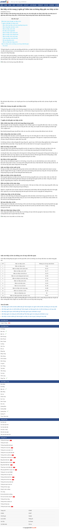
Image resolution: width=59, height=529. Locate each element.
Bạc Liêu (3, 331)
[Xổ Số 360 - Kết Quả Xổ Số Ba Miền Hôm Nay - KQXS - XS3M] (4, 3)
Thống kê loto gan (6, 440)
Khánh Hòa (3, 396)
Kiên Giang (3, 361)
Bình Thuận (3, 341)
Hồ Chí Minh (3, 358)
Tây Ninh (3, 368)
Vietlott (26, 5)
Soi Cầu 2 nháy (4, 429)
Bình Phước (3, 339)
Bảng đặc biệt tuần (6, 459)
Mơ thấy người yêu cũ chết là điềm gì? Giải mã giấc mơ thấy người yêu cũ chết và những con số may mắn (29, 309)
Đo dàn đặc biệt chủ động (6, 494)
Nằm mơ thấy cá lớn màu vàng (10, 36)
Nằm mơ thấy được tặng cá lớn (10, 42)
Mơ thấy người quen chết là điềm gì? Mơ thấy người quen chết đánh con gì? (21, 311)
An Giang (3, 328)
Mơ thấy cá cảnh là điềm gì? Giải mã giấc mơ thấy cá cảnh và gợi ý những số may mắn (24, 316)
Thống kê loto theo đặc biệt (7, 482)
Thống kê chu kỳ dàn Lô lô (7, 450)
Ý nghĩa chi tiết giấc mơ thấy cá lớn (10, 23)
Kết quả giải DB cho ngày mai (9, 469)
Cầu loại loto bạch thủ (6, 434)
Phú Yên (3, 403)
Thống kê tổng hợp (5, 504)
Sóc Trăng (3, 366)
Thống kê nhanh (4, 442)
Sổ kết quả (19, 5)
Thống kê (40, 5)
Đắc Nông (3, 391)
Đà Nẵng (3, 386)
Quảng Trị (3, 413)
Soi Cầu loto (3, 422)
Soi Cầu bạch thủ (4, 424)
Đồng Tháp (3, 353)
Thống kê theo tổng (5, 499)
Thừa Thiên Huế (4, 416)
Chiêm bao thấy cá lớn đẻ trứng (10, 38)
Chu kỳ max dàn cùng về (7, 496)
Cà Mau (2, 343)
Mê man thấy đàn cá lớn (8, 40)
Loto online (33, 5)
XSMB (5, 5)
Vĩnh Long (3, 375)
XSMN (9, 5)
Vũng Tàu (3, 378)
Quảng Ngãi (3, 408)
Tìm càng (3, 491)
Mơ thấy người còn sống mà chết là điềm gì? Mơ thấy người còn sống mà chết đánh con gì (25, 314)
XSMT (14, 5)
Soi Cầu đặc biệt (4, 427)
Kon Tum (3, 399)
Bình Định (3, 384)
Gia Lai (2, 394)
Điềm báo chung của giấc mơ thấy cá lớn (11, 21)
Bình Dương (3, 336)
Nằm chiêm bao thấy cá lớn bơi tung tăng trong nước (15, 25)
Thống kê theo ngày (5, 486)
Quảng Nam (3, 411)
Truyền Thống (4, 323)
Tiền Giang (3, 370)
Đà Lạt (2, 348)
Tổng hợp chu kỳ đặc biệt (8, 467)
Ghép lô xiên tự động (5, 489)
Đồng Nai (3, 351)
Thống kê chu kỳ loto (7, 447)
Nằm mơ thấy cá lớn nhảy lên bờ (10, 34)
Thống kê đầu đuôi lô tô (7, 477)
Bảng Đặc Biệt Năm (6, 464)
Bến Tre (2, 334)
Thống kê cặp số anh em (6, 484)
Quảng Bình (3, 406)
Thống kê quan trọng (7, 506)
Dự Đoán (51, 5)
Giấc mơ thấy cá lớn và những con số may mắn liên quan (15, 43)
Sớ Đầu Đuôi (4, 524)
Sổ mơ (30, 524)
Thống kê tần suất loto (7, 455)
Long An (2, 363)
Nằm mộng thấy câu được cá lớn (10, 27)
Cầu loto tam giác (5, 432)
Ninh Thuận (3, 401)
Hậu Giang (3, 356)
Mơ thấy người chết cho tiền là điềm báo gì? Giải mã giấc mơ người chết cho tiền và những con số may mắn (29, 306)
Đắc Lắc (2, 389)
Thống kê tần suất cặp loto (8, 457)
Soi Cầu (46, 5)
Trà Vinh (2, 373)
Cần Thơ (3, 346)
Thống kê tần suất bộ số (6, 501)
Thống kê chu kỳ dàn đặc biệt (7, 452)
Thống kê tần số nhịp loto (6, 474)
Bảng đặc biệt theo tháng (8, 462)
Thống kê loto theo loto (7, 479)
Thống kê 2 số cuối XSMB (6, 472)
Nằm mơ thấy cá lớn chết (9, 28)
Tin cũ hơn (5, 45)
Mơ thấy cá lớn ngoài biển (9, 30)
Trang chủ (3, 510)
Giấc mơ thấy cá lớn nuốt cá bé (10, 32)
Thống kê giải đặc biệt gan (7, 445)
